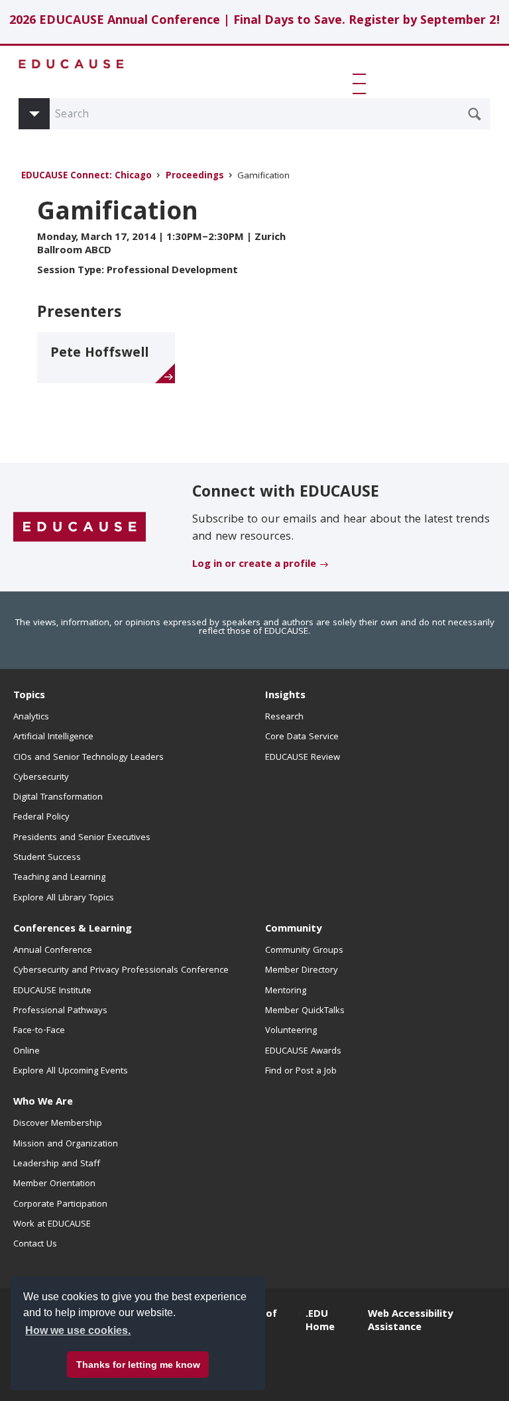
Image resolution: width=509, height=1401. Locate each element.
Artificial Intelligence (53, 737)
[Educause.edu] (79, 527)
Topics (29, 696)
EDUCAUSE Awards (303, 1051)
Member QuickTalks (305, 1011)
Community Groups (304, 951)
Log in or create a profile (254, 565)
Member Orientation (54, 1184)
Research (284, 717)
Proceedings (195, 176)
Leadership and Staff (56, 1164)
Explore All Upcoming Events (70, 1071)
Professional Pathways (60, 1011)
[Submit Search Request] (474, 114)
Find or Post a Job (301, 1071)
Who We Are (43, 1102)
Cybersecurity (41, 777)
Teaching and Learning (59, 878)
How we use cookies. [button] (78, 1330)
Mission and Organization (65, 1144)
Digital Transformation (58, 797)
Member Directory (301, 970)
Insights (285, 696)
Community (293, 929)
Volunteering (291, 1031)
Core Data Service (302, 737)
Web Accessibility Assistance (410, 1321)
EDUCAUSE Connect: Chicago (86, 176)
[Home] (72, 64)
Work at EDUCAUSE (52, 1224)
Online (26, 1051)
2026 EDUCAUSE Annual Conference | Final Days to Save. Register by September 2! (254, 21)
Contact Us (35, 1244)
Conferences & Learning (72, 929)
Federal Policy (41, 817)
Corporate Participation (60, 1204)
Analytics (31, 717)
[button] (361, 83)
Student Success (47, 858)
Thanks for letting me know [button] (138, 1364)
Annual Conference (52, 951)
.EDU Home (320, 1321)
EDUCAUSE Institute (52, 991)
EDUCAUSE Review (302, 758)
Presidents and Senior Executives (81, 838)
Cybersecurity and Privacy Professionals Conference (121, 970)
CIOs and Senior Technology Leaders (88, 758)
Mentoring (285, 991)
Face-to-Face (39, 1031)
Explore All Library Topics (63, 898)
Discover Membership (57, 1124)
